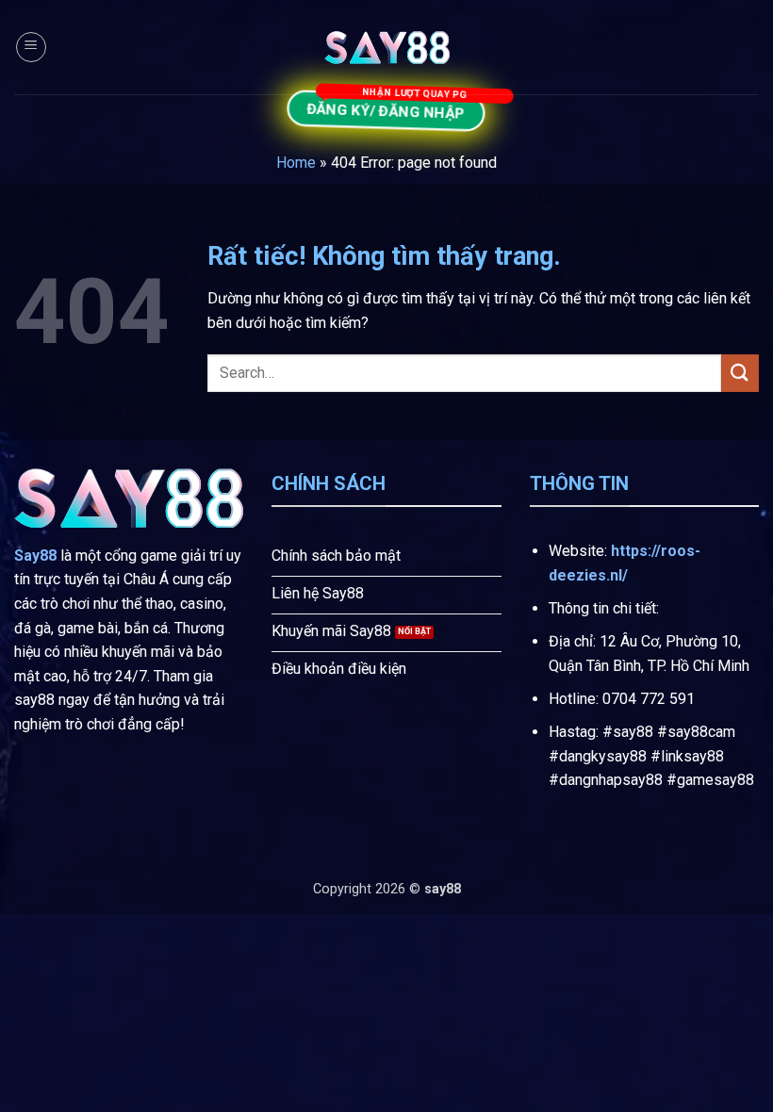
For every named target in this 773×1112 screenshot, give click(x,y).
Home (296, 163)
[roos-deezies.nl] (386, 47)
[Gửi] (740, 372)
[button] (31, 47)
